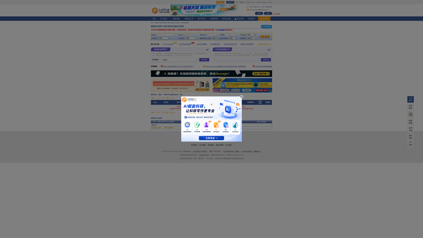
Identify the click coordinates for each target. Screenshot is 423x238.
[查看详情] (211, 119)
